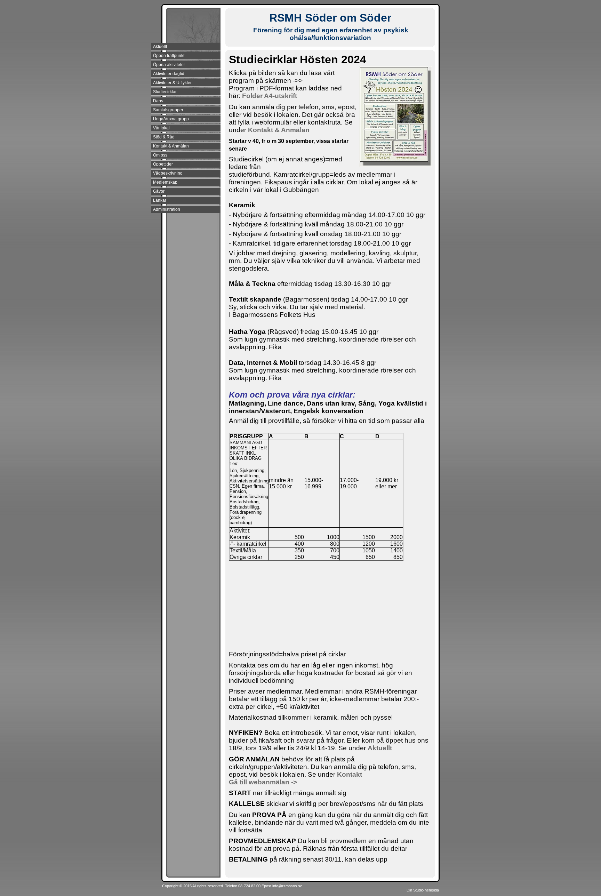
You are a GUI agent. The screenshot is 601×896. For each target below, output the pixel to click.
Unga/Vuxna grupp (171, 119)
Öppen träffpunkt (168, 55)
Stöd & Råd (164, 137)
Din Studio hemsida (423, 890)
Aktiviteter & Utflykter (172, 82)
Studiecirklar (165, 91)
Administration (166, 209)
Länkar (159, 200)
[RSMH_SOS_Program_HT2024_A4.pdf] (298, 95)
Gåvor (159, 191)
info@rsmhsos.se (287, 886)
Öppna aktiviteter (169, 64)
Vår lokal (161, 128)
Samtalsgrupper (168, 109)
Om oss (160, 155)
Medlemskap (165, 182)
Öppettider (163, 164)
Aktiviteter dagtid (168, 73)
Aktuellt (160, 46)
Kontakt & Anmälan (171, 146)
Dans (158, 100)
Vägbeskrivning (168, 173)
